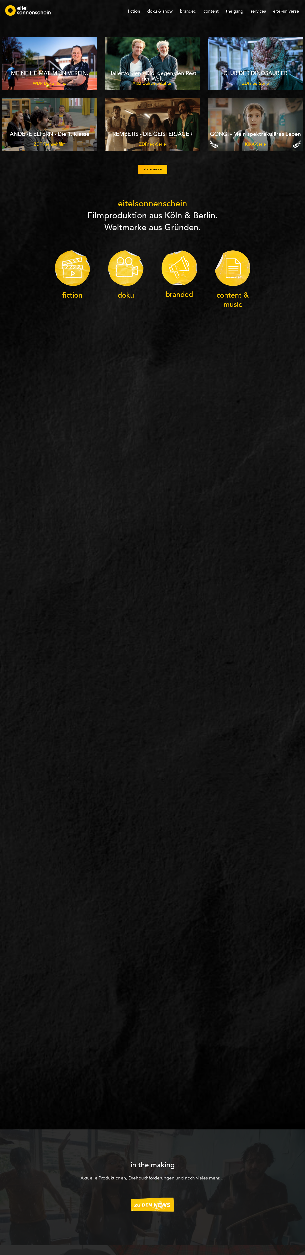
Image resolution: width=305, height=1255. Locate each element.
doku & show (160, 11)
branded (188, 11)
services (258, 11)
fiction (134, 11)
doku (126, 295)
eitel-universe (286, 11)
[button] (152, 169)
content (211, 11)
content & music (233, 300)
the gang (234, 11)
